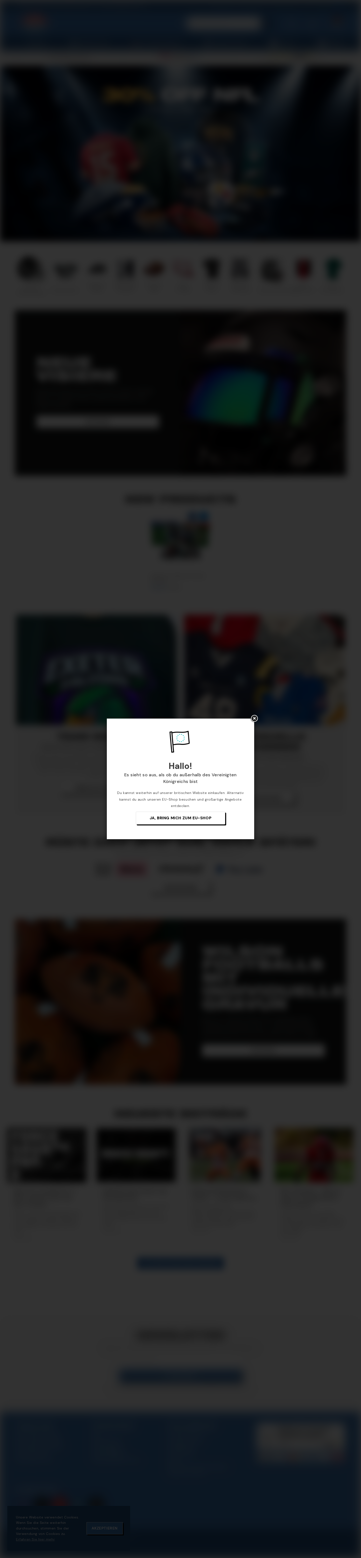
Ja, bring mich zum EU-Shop (181, 818)
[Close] (254, 718)
